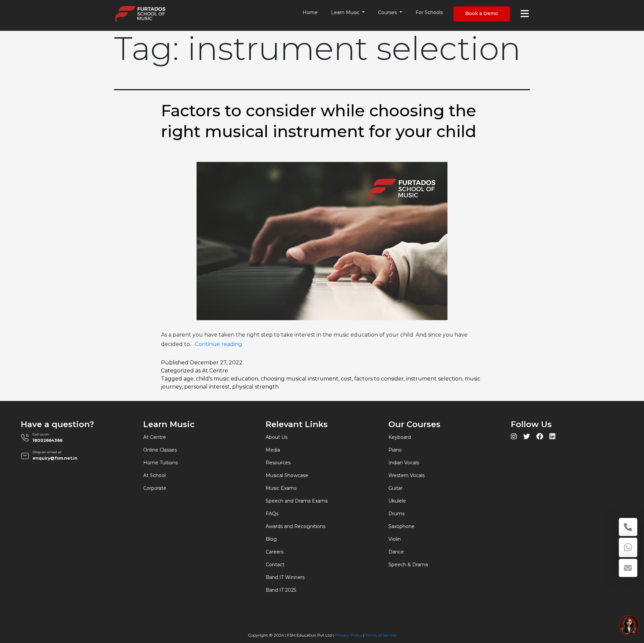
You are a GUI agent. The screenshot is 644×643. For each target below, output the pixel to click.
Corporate (154, 488)
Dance (396, 552)
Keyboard (399, 437)
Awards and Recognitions (295, 526)
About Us (276, 437)
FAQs (272, 514)
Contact (275, 565)
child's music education (227, 378)
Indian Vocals (403, 463)
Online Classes (160, 450)
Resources (278, 463)
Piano (395, 450)
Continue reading (218, 344)
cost (346, 378)
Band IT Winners (285, 577)
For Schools (429, 12)
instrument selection (434, 378)
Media (273, 450)
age (188, 378)
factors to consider (379, 378)
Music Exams (281, 488)
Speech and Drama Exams (297, 501)
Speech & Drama (408, 565)
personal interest (207, 387)
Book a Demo (481, 13)
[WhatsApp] (628, 547)
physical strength (255, 387)
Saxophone (401, 526)
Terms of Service (380, 635)
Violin (394, 539)
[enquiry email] (628, 568)
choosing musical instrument (299, 378)
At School (154, 475)
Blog (271, 539)
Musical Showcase (287, 475)
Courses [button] (388, 12)
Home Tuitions (160, 463)
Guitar (395, 488)
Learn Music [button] (346, 12)
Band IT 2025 (281, 590)
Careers (274, 552)
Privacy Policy (348, 635)
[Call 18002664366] (628, 527)
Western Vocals (406, 475)
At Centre (215, 370)
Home (310, 12)
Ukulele (397, 501)
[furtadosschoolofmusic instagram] (514, 437)
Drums (396, 514)
